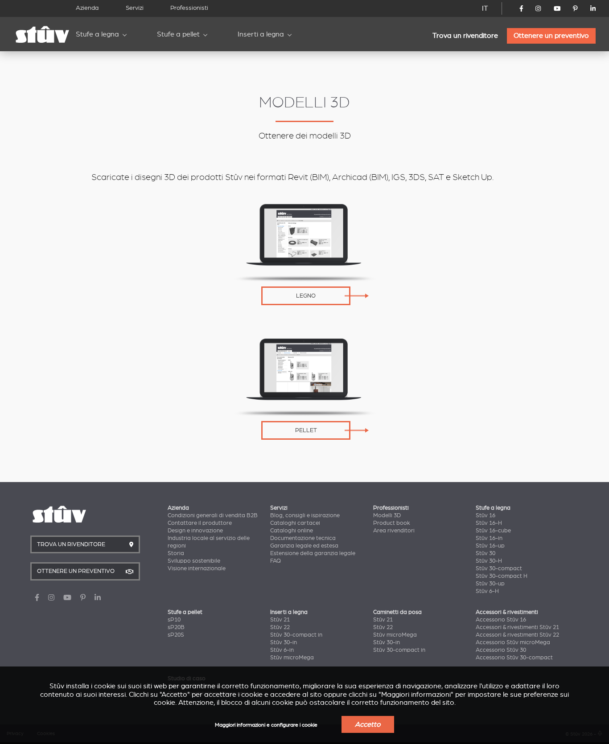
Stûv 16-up (490, 546)
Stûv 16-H (489, 523)
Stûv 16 (485, 515)
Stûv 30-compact (499, 568)
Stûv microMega (292, 657)
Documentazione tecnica (303, 538)
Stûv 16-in (489, 538)
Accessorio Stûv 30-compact (514, 657)
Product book (391, 523)
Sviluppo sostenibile (194, 561)
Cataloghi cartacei (295, 523)
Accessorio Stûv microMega (513, 642)
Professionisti (189, 7)
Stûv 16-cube (493, 530)
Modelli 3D (387, 515)
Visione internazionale (197, 568)
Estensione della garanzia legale (312, 553)
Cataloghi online (291, 530)
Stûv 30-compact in (296, 635)
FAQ (275, 561)
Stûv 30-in (283, 642)
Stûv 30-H (489, 561)
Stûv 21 (280, 620)
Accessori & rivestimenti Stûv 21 (517, 627)
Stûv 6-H (487, 591)
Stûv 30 (485, 553)
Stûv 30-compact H (501, 576)
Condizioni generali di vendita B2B (213, 515)
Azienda (87, 7)
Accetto (368, 724)
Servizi (135, 7)
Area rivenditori (394, 530)
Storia (176, 553)
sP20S (176, 635)
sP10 (174, 620)
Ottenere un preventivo (551, 36)
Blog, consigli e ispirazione (305, 515)
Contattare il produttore (200, 523)
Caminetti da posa (397, 612)
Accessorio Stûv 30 (501, 650)
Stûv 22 (280, 627)
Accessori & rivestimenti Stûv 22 (517, 635)
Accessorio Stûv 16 (501, 620)
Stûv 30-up (490, 583)
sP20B (176, 627)
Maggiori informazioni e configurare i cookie (266, 725)
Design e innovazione (195, 530)
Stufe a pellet (178, 34)
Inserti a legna (261, 34)
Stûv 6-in (282, 650)
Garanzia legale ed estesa (304, 546)
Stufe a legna (97, 34)
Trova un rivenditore (465, 36)
